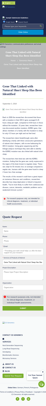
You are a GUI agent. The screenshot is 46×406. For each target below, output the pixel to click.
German (20, 388)
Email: (5, 246)
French (26, 388)
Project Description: (9, 268)
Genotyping (7, 352)
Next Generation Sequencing (13, 345)
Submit (23, 308)
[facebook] (17, 399)
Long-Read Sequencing (11, 349)
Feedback (29, 392)
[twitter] (23, 399)
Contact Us (10, 368)
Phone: (5, 236)
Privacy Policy (20, 392)
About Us (9, 364)
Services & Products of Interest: (14, 258)
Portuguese (34, 388)
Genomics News (25, 61)
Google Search (10, 22)
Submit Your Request (13, 376)
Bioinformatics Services (11, 355)
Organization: (7, 283)
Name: (5, 226)
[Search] (40, 26)
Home (13, 61)
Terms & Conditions (7, 392)
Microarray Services (9, 358)
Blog (6, 371)
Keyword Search (23, 22)
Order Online (23, 32)
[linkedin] (28, 399)
